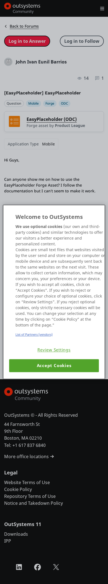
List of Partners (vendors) (34, 334)
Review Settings (54, 350)
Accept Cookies (54, 365)
